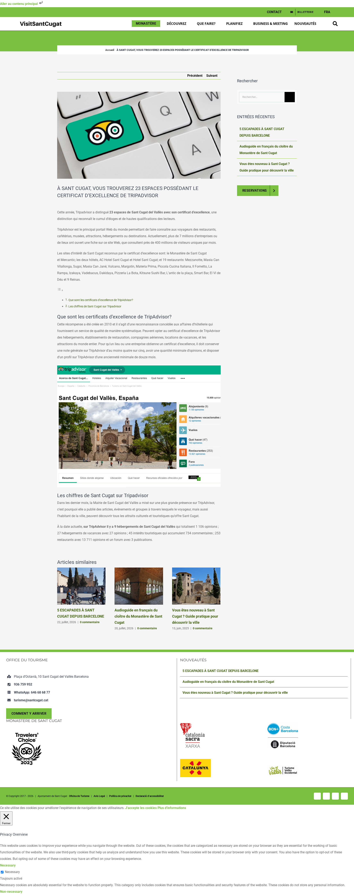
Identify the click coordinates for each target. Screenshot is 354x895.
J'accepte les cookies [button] (141, 808)
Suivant (211, 76)
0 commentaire (90, 622)
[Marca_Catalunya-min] (195, 760)
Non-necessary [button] (11, 892)
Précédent (194, 76)
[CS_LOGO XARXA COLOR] (192, 725)
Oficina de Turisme (79, 796)
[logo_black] (41, 22)
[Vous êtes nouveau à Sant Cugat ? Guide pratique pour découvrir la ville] (196, 569)
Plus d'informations (172, 808)
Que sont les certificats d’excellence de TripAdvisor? (100, 300)
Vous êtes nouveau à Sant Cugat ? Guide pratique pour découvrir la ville (195, 616)
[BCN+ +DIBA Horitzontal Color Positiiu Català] (282, 725)
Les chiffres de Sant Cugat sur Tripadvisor (94, 306)
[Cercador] (335, 23)
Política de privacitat (120, 796)
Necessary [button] (8, 865)
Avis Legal (99, 796)
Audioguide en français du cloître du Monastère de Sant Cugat (138, 616)
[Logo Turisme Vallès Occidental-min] (282, 767)
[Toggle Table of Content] (60, 290)
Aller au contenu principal (19, 4)
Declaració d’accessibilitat (150, 796)
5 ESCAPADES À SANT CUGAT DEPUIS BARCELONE (221, 671)
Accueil (109, 50)
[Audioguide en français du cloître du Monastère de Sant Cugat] (139, 569)
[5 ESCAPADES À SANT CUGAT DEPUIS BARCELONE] (81, 569)
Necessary (12, 872)
